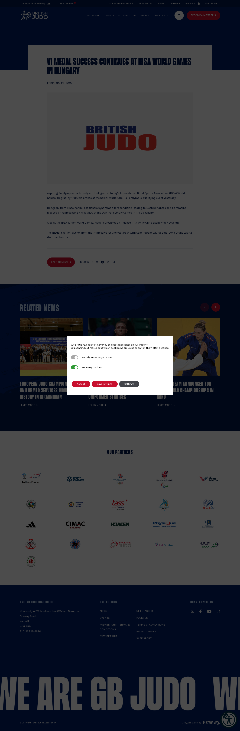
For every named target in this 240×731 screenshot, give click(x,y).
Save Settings (104, 383)
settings (164, 347)
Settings (129, 383)
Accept (81, 383)
